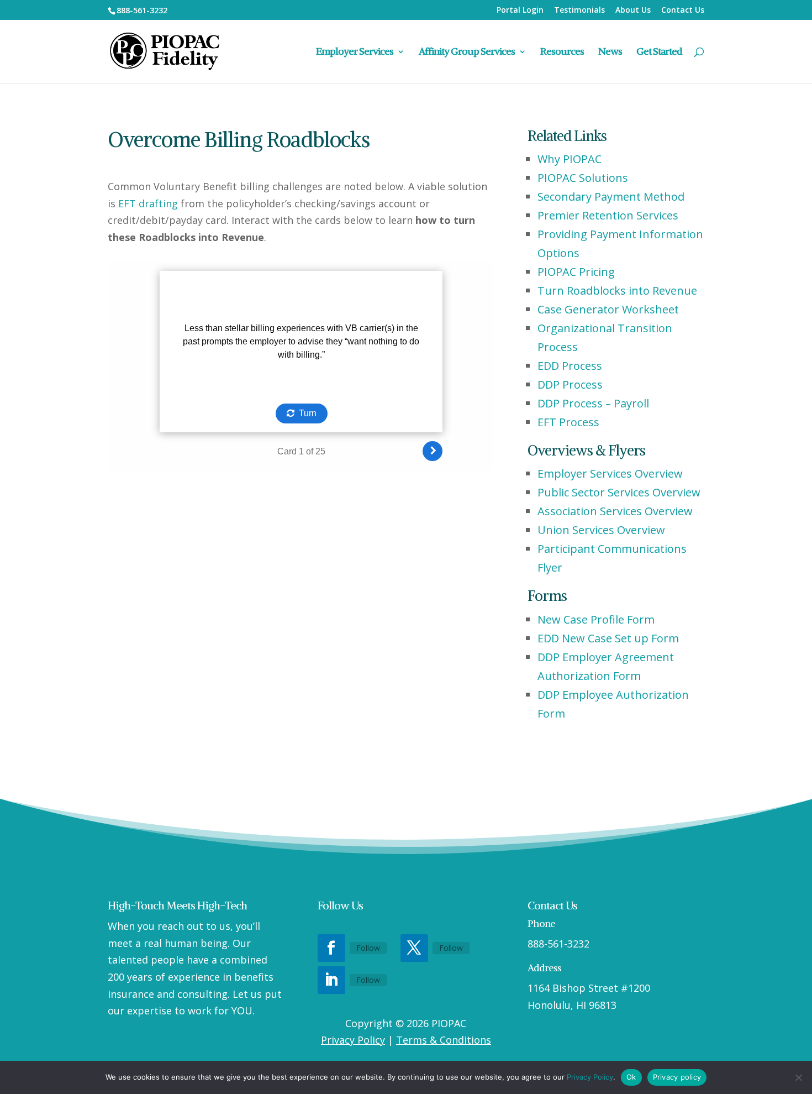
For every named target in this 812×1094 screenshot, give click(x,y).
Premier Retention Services (607, 215)
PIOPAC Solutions (582, 177)
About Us (633, 10)
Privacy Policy (353, 1039)
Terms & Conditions (443, 1039)
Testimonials (579, 10)
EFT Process (568, 422)
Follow (368, 948)
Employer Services (354, 52)
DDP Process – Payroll (593, 403)
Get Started (659, 52)
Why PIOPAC (569, 158)
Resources (562, 52)
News (610, 52)
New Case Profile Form (596, 619)
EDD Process (569, 365)
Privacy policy (677, 1076)
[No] (798, 1077)
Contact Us (682, 10)
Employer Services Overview (610, 473)
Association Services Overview (615, 511)
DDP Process (570, 384)
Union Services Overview (601, 529)
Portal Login (520, 10)
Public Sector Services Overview (618, 492)
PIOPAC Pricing (576, 271)
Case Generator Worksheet (608, 309)
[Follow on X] (414, 948)
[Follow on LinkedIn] (331, 980)
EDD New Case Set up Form (608, 638)
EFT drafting (148, 203)
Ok (631, 1076)
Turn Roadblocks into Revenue (617, 290)
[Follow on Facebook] (331, 948)
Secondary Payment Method (610, 196)
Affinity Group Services (467, 52)
